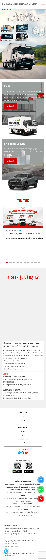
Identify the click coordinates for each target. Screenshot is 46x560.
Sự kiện (33, 238)
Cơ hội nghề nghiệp (23, 439)
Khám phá (10, 106)
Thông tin (14, 238)
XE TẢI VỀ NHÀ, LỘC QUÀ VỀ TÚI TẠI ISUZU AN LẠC (23, 234)
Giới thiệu (23, 431)
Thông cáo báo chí (24, 238)
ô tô (23, 416)
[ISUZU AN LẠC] (20, 4)
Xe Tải (23, 420)
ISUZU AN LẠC (23, 427)
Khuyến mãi (39, 238)
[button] (7, 262)
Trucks (19, 230)
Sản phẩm (23, 413)
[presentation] (6, 44)
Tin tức (8, 238)
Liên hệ (23, 443)
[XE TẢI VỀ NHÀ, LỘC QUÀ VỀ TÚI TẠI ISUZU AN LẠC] (23, 217)
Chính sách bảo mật (10, 526)
